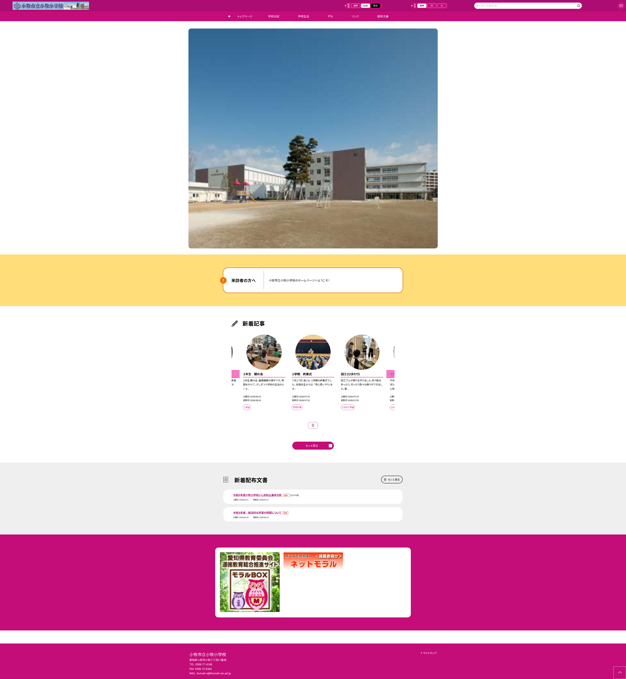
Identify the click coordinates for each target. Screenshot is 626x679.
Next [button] (390, 374)
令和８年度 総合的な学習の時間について (257, 512)
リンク (355, 16)
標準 (422, 5)
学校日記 (273, 16)
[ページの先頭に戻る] (620, 673)
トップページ (245, 16)
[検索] (579, 5)
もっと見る (312, 445)
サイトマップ (430, 653)
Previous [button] (235, 374)
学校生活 (303, 16)
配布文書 (382, 16)
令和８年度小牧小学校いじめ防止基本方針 (257, 495)
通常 (355, 5)
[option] (313, 138)
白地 (365, 5)
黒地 (375, 5)
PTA (330, 16)
